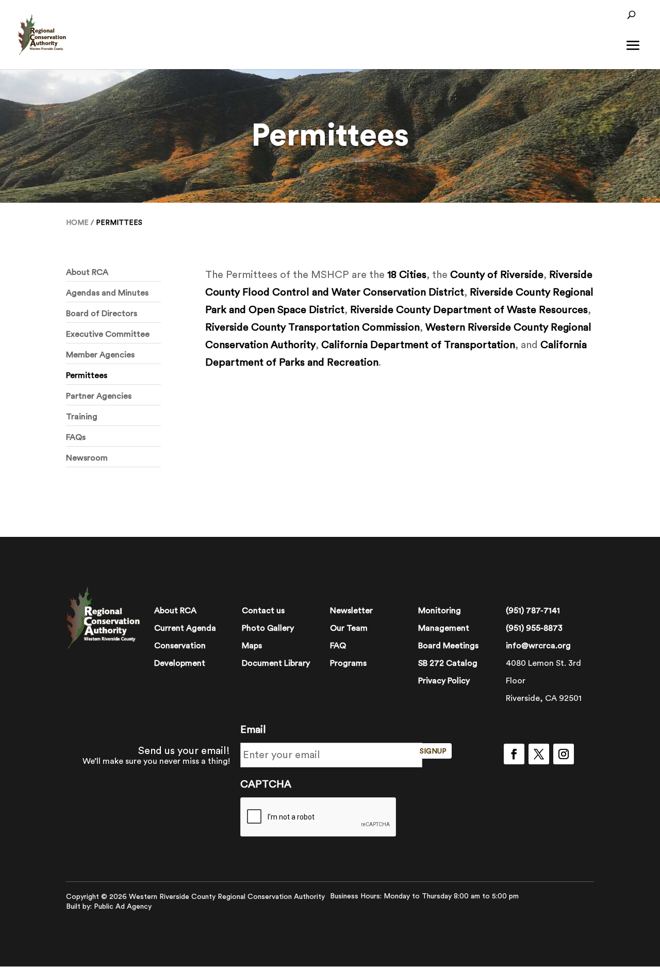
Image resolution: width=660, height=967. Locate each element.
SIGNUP (433, 751)
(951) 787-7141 (533, 611)
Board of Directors (101, 313)
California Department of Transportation (418, 345)
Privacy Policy (444, 681)
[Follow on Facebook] (514, 754)
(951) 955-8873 (534, 628)
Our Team (349, 628)
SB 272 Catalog (447, 663)
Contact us (263, 611)
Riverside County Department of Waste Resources (469, 310)
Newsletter (351, 611)
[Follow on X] (539, 754)
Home (77, 222)
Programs (348, 663)
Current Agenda (185, 628)
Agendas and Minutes (107, 293)
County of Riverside (496, 275)
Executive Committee (108, 334)
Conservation (180, 646)
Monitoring (439, 611)
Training (81, 417)
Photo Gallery (268, 628)
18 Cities (406, 275)
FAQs (76, 437)
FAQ (338, 646)
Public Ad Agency (123, 906)
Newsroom (87, 458)
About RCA (87, 272)
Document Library (276, 663)
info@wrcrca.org (538, 646)
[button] (633, 52)
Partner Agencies (98, 396)
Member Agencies (100, 355)
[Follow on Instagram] (563, 754)
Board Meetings (448, 646)
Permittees (86, 375)
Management (443, 628)
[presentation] (318, 817)
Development (179, 663)
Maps (252, 646)
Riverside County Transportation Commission (312, 327)
